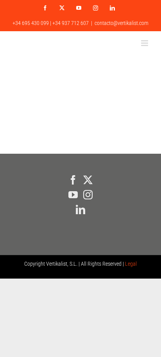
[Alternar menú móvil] (145, 43)
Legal (131, 264)
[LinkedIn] (80, 209)
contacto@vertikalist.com (121, 23)
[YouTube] (73, 194)
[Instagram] (88, 194)
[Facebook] (73, 180)
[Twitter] (88, 180)
